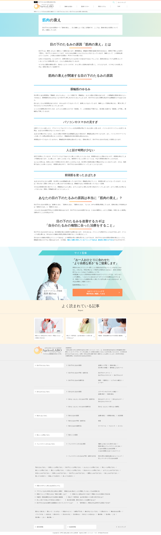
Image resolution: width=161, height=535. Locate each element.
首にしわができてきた (110, 473)
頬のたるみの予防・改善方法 (76, 421)
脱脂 (99, 380)
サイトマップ (122, 2)
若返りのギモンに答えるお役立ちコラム (48, 485)
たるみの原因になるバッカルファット (109, 451)
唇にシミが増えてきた (57, 470)
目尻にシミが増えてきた (55, 467)
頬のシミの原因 (73, 435)
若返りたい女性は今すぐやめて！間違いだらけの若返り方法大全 (91, 494)
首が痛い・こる (110, 514)
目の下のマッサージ (104, 373)
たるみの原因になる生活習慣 (106, 448)
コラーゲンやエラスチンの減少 (107, 391)
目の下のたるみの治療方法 (76, 380)
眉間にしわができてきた (94, 473)
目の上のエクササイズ (104, 401)
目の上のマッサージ (104, 399)
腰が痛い (100, 514)
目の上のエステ (117, 399)
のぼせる (48, 514)
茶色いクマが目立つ (54, 476)
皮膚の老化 (101, 415)
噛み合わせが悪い (116, 511)
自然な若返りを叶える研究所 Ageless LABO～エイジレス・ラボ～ (81, 533)
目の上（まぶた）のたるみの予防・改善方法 (81, 399)
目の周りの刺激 (102, 367)
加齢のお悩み (68, 6)
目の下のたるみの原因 (74, 365)
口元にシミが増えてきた (74, 470)
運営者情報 (40, 527)
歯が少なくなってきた (91, 511)
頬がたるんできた (42, 415)
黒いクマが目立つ (40, 476)
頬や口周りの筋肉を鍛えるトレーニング (110, 456)
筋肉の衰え (113, 365)
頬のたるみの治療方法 (74, 426)
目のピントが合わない (88, 514)
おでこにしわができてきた (111, 470)
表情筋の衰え (111, 415)
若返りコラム (102, 6)
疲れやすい (57, 514)
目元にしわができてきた (42, 473)
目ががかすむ (67, 514)
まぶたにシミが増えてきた (91, 467)
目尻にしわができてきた (59, 473)
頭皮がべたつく (67, 511)
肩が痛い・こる (39, 517)
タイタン (120, 426)
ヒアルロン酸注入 (116, 380)
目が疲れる (76, 514)
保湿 (99, 421)
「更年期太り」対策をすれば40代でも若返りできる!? (94, 503)
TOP (118, 6)
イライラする (39, 514)
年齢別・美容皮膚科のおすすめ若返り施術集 (50, 497)
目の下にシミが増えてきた (73, 467)
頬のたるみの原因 (73, 415)
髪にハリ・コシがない (53, 511)
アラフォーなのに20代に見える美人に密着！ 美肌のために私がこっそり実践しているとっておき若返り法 (68, 491)
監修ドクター (85, 6)
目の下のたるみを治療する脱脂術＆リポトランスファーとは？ (55, 503)
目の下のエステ (118, 375)
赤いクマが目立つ (68, 476)
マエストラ (112, 426)
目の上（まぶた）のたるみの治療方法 (79, 406)
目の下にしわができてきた (77, 473)
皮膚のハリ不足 (102, 365)
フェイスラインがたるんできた (46, 444)
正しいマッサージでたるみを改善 (108, 458)
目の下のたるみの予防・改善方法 (78, 373)
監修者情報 (72, 527)
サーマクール (102, 426)
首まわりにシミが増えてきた (92, 470)
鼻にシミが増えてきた (41, 470)
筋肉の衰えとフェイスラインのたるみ (109, 446)
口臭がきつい (104, 511)
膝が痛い (49, 517)
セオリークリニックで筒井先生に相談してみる (95, 292)
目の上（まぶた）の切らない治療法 (108, 406)
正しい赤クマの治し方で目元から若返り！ (49, 500)
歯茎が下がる (78, 511)
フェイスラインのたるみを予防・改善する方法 (82, 456)
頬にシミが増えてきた (43, 435)
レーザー (100, 382)
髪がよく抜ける (39, 511)
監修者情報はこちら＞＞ (80, 285)
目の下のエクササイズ (104, 375)
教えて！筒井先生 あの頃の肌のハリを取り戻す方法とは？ (86, 497)
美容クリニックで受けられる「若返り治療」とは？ (52, 494)
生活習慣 (120, 415)
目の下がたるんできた (43, 365)
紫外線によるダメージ (116, 367)
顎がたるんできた (40, 467)
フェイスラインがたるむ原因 (76, 444)
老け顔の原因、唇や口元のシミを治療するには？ (81, 500)
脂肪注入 (106, 380)
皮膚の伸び (101, 394)
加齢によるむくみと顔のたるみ (107, 444)
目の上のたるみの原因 (74, 391)
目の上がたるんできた (43, 391)
